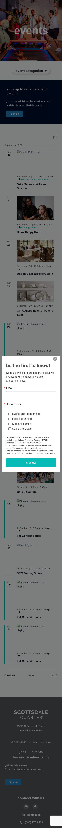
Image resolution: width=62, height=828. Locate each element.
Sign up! (31, 462)
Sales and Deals (22, 428)
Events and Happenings (26, 414)
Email (9, 388)
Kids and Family (21, 424)
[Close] (55, 359)
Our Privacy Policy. (47, 453)
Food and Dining (22, 419)
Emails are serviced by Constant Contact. (23, 453)
